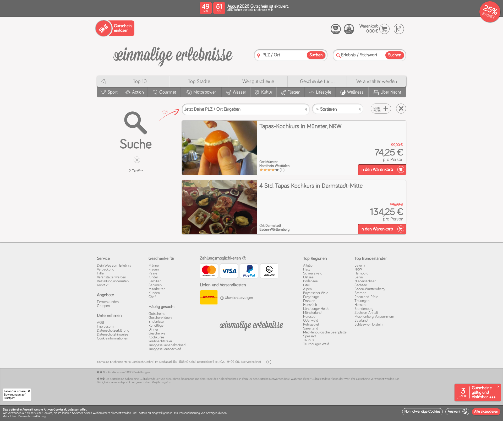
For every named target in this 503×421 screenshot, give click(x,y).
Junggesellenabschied (165, 349)
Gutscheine (157, 314)
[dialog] (251, 413)
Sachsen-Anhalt (366, 313)
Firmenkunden (108, 302)
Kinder (153, 277)
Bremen (360, 293)
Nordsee (309, 317)
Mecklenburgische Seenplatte (325, 332)
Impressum (105, 326)
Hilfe (100, 273)
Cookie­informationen (112, 338)
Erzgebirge (311, 297)
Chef (152, 297)
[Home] (103, 81)
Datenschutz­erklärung (113, 330)
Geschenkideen (160, 318)
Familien (155, 281)
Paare (153, 273)
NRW (358, 269)
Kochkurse (156, 337)
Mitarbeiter (157, 289)
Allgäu (308, 265)
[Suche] (338, 55)
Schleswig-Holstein (368, 324)
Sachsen (360, 285)
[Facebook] (268, 362)
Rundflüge (156, 325)
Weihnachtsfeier (160, 341)
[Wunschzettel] (399, 29)
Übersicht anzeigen (238, 298)
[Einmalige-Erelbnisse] (251, 325)
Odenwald (310, 320)
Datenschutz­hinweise (112, 334)
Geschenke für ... (317, 81)
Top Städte (199, 81)
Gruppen (103, 306)
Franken (309, 301)
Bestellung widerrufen (113, 281)
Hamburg (361, 273)
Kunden (154, 293)
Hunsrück (310, 305)
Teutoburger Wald (316, 344)
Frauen (154, 269)
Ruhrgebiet (311, 324)
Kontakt (102, 285)
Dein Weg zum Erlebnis (114, 265)
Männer (154, 265)
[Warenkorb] (384, 29)
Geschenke (157, 333)
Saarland (361, 320)
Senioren (155, 285)
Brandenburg (363, 309)
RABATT (488, 16)
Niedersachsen (365, 281)
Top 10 (140, 81)
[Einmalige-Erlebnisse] (173, 54)
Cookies (47, 413)
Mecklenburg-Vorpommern (374, 317)
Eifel (306, 285)
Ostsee (308, 277)
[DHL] (208, 298)
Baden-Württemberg (369, 289)
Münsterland (312, 313)
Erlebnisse (156, 321)
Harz (306, 269)
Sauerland (310, 328)
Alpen (307, 289)
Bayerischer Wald (315, 293)
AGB (100, 323)
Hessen (359, 305)
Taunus (308, 340)
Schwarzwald (312, 273)
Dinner (153, 329)
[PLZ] (258, 55)
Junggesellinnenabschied (167, 345)
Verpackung (105, 269)
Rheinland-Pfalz (366, 297)
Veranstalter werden (376, 81)
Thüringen (361, 301)
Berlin (358, 277)
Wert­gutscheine (258, 81)
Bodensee (310, 281)
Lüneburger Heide (316, 309)
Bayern (359, 265)
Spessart (309, 336)
